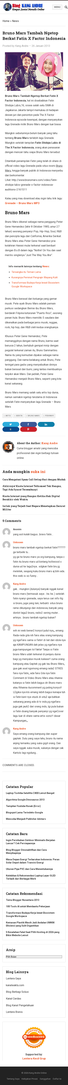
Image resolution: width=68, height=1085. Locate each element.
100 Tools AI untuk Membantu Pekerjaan (28, 906)
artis (8, 416)
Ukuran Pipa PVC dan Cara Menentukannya (29, 869)
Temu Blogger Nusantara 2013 (22, 900)
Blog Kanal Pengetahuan (20, 1005)
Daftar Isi (57, 1079)
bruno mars (34, 416)
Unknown (18, 542)
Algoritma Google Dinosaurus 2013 (25, 799)
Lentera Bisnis (14, 1012)
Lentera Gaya (13, 978)
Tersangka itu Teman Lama (26, 272)
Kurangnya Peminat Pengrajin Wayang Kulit (35, 277)
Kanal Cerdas (13, 998)
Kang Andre (21, 45)
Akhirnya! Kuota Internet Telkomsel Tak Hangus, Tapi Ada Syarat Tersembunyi (31, 488)
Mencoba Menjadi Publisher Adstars (26, 819)
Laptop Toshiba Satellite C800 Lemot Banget (30, 793)
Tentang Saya (13, 1079)
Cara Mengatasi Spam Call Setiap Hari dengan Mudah (34, 479)
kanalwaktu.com (15, 985)
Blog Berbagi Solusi (17, 991)
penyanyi (49, 416)
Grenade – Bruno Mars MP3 (22, 203)
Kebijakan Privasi (30, 1079)
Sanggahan (45, 1079)
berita (19, 416)
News (15, 21)
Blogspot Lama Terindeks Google (24, 812)
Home (5, 21)
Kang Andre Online (38, 1073)
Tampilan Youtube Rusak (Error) (23, 806)
